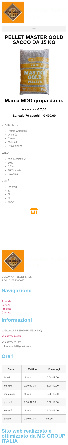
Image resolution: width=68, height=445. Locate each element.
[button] (34, 29)
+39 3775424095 (11, 336)
